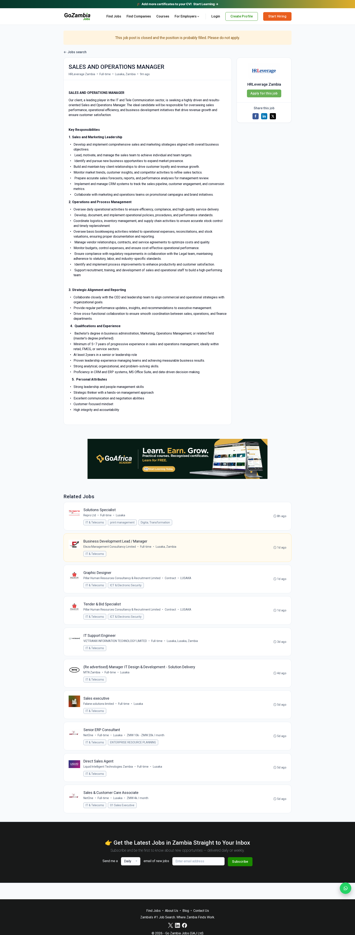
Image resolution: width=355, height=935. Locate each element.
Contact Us (201, 911)
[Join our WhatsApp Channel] (345, 888)
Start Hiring (277, 16)
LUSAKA (185, 578)
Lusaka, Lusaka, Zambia (182, 641)
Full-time (105, 74)
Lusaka (120, 515)
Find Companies (139, 16)
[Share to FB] (255, 116)
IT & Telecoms (95, 522)
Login (215, 16)
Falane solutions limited (98, 703)
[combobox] (130, 861)
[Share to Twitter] (273, 116)
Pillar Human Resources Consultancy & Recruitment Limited (121, 578)
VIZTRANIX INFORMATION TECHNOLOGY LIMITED (115, 641)
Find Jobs (113, 16)
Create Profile (242, 16)
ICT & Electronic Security (126, 585)
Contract (170, 578)
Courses (162, 16)
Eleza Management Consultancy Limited (109, 546)
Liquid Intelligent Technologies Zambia (108, 766)
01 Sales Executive (122, 805)
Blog (185, 911)
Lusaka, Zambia (125, 74)
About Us (171, 911)
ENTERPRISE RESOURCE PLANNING (133, 742)
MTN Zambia (91, 672)
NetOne (88, 735)
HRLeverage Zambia (82, 74)
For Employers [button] (186, 16)
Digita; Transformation (155, 522)
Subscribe (240, 862)
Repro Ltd (89, 515)
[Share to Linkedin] (264, 116)
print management (122, 522)
